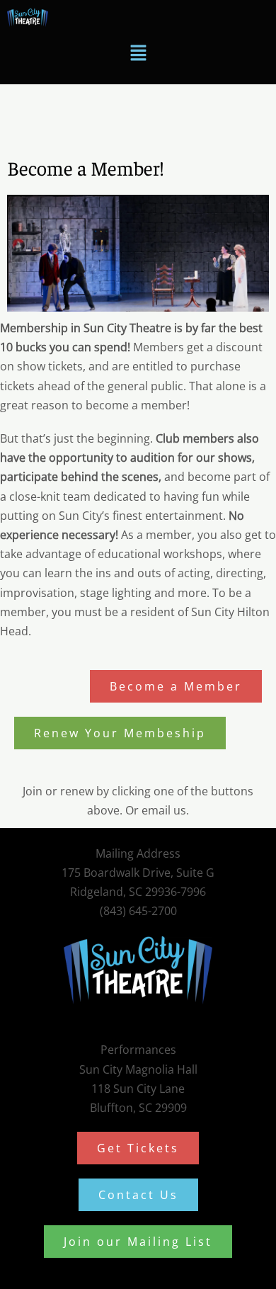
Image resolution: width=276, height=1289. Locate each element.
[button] (138, 53)
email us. (165, 810)
